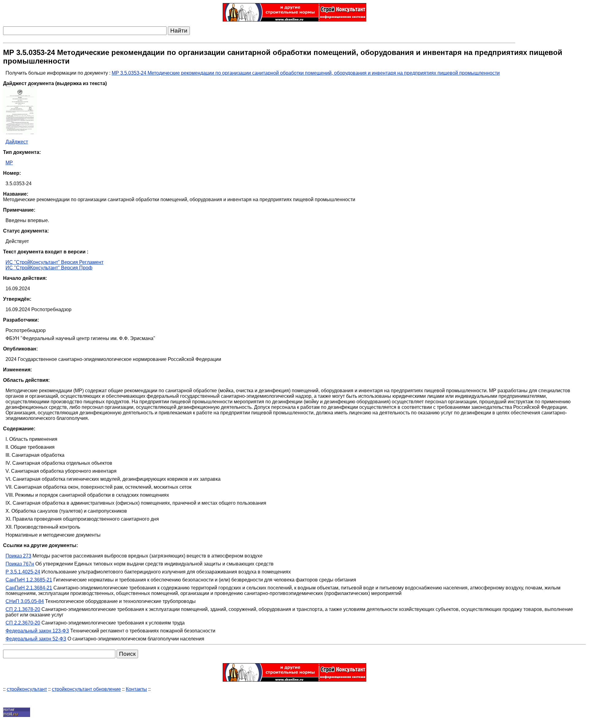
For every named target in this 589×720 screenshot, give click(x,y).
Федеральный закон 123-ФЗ (37, 630)
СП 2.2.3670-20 (23, 622)
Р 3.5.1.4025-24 (23, 571)
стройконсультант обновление (86, 689)
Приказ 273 (18, 555)
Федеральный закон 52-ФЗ (36, 638)
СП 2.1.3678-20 (23, 609)
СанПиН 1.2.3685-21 (29, 579)
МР (9, 162)
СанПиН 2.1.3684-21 (29, 587)
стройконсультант (27, 689)
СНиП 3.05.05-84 (25, 601)
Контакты (136, 689)
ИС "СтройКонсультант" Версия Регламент (54, 262)
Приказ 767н (20, 563)
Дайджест (17, 141)
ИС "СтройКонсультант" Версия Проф (49, 267)
